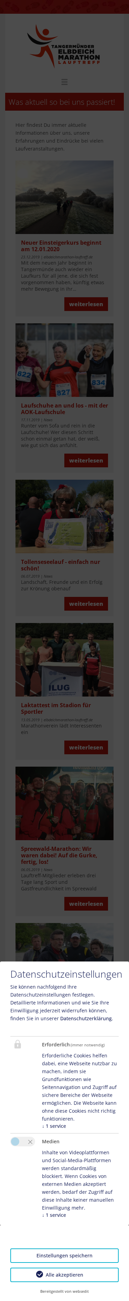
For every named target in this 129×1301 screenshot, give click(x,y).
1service (54, 1126)
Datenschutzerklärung (86, 1018)
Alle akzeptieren (64, 1274)
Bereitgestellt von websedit (64, 1291)
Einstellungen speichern (64, 1255)
